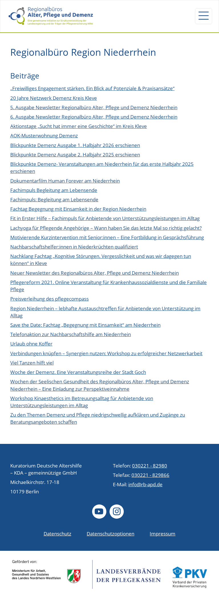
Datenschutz (57, 533)
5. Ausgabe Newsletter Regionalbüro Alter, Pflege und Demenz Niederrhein (93, 107)
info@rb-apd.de (145, 484)
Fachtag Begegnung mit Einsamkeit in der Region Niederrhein (78, 209)
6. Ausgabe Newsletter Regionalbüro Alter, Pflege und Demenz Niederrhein (93, 116)
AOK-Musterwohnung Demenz (44, 135)
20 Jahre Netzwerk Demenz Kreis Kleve (53, 98)
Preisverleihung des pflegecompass (49, 298)
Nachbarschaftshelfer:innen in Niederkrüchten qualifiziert (74, 246)
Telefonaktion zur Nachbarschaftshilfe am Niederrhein (70, 334)
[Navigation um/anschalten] (203, 16)
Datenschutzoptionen (110, 533)
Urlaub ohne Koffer (31, 343)
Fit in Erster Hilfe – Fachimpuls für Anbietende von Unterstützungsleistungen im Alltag (105, 218)
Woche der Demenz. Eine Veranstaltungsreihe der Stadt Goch (78, 372)
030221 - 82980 (149, 465)
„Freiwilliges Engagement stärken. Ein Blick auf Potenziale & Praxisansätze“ (92, 88)
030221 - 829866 (150, 475)
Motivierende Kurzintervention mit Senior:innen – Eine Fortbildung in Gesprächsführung (107, 237)
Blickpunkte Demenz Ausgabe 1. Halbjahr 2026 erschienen (75, 145)
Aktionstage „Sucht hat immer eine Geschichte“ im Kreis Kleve (78, 126)
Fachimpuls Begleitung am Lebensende (53, 190)
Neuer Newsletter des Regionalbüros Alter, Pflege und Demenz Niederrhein (94, 273)
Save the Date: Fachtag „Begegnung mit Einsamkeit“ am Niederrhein (85, 325)
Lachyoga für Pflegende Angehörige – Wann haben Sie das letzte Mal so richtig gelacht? (106, 228)
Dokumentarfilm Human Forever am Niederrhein (65, 180)
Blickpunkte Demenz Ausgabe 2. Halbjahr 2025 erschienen (75, 154)
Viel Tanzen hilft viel (32, 362)
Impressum (162, 533)
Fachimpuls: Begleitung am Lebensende (54, 199)
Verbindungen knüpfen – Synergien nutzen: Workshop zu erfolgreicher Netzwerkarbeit (106, 353)
